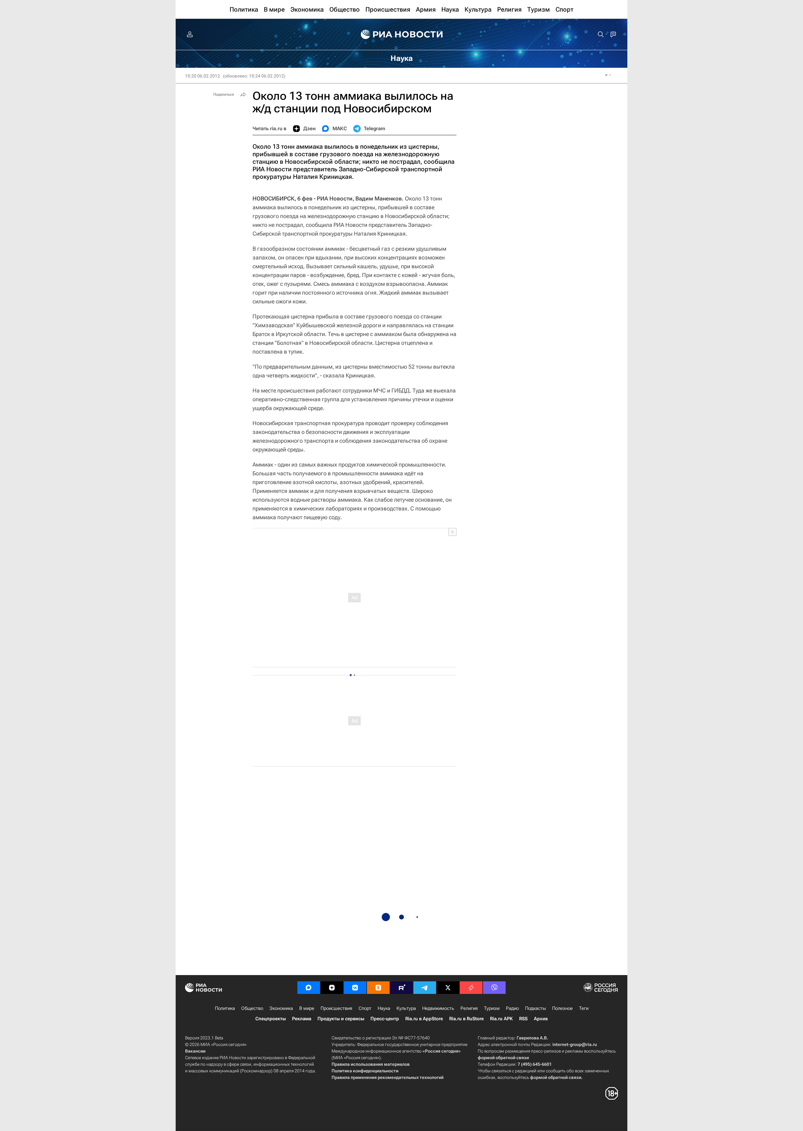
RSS (523, 1019)
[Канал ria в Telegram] (424, 987)
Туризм (492, 1008)
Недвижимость (438, 1008)
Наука (384, 1008)
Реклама (301, 1019)
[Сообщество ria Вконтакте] (355, 987)
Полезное (562, 1008)
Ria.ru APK (501, 1019)
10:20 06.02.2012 (202, 75)
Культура (406, 1008)
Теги (583, 1008)
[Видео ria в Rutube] (401, 987)
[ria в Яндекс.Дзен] (332, 987)
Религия (469, 1008)
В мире (306, 1008)
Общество (252, 1008)
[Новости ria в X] (448, 987)
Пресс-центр (384, 1019)
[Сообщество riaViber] (494, 987)
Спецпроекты (270, 1019)
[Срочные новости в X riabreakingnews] (471, 987)
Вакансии (195, 1051)
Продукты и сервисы (340, 1019)
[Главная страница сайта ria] (401, 34)
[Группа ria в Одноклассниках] (378, 987)
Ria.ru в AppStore (424, 1019)
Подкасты (535, 1008)
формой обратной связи (503, 1057)
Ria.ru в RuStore (466, 1019)
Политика (225, 1008)
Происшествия (336, 1008)
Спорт (365, 1008)
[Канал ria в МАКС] (308, 987)
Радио (512, 1008)
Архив (541, 1019)
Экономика (281, 1008)
